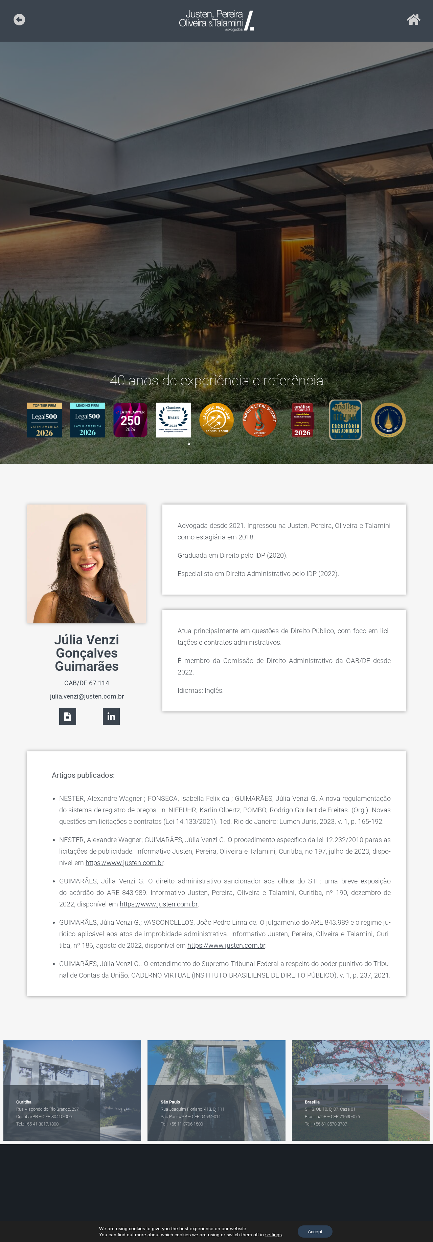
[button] (183, 444)
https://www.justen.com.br (124, 863)
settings (273, 1234)
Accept (315, 1231)
